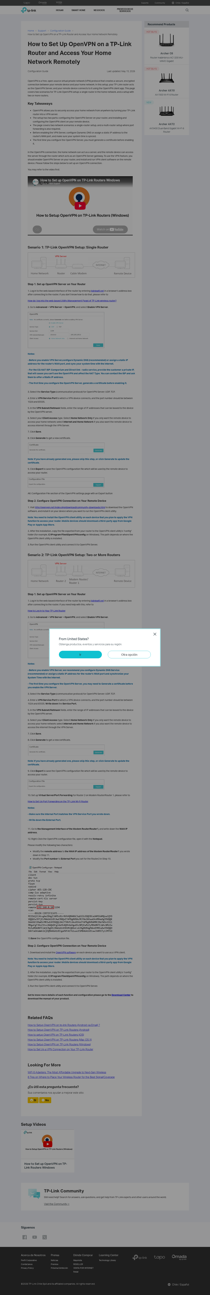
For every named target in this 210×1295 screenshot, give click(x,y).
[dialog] (105, 647)
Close (155, 634)
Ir (80, 654)
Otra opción (129, 654)
